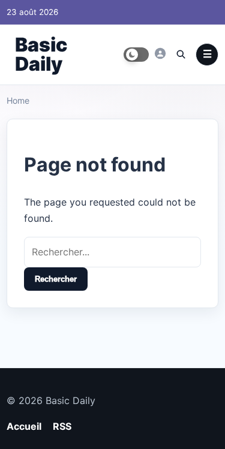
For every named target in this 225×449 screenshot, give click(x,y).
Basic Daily (41, 54)
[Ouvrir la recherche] (181, 54)
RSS (62, 426)
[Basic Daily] (160, 53)
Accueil (24, 426)
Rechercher (56, 279)
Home (18, 100)
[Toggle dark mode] (136, 54)
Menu (207, 54)
